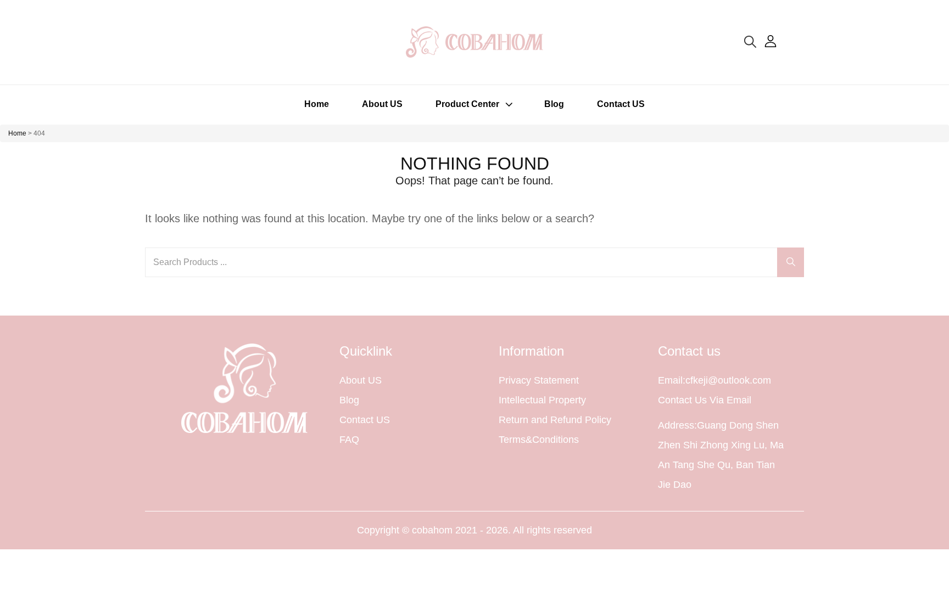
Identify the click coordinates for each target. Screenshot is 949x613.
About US (382, 104)
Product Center (467, 104)
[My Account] (770, 41)
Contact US (621, 104)
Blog (554, 104)
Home (316, 104)
